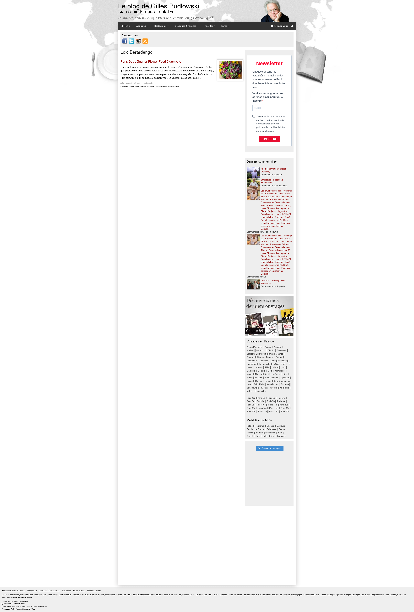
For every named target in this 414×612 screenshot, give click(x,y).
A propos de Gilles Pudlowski (13, 590)
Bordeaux (281, 350)
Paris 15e (273, 408)
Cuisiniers (271, 429)
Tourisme (259, 426)
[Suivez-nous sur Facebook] (124, 41)
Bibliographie (32, 590)
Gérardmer (251, 364)
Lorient (275, 367)
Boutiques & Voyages (186, 25)
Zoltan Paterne (173, 86)
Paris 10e (261, 405)
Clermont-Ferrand (265, 357)
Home (127, 25)
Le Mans (259, 367)
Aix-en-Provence (254, 347)
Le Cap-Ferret (278, 364)
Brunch (250, 436)
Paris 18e (262, 411)
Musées (270, 426)
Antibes (250, 350)
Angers (268, 347)
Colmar (279, 357)
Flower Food (134, 86)
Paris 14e (262, 408)
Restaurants (160, 25)
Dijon (273, 360)
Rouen (268, 381)
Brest (270, 354)
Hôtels (250, 426)
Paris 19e (273, 411)
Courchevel (252, 360)
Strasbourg (252, 388)
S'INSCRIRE (269, 139)
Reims (250, 381)
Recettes (209, 25)
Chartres (251, 357)
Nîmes (250, 377)
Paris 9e (250, 405)
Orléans (258, 377)
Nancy (250, 374)
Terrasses (281, 436)
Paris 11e (272, 405)
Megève (261, 371)
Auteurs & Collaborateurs (49, 590)
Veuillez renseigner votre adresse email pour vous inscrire (267, 97)
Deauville (264, 360)
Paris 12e (283, 405)
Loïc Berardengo (161, 86)
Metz (270, 371)
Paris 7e (271, 401)
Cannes (279, 354)
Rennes (258, 381)
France (269, 341)
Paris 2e (261, 398)
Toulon (262, 388)
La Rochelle (264, 364)
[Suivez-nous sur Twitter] (131, 41)
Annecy (277, 347)
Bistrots (259, 432)
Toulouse (272, 388)
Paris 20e (285, 411)
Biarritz (271, 350)
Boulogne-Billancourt (256, 354)
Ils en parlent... (79, 590)
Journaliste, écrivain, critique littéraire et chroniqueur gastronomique (165, 18)
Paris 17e (251, 411)
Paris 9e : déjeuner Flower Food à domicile (150, 62)
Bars (280, 432)
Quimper (285, 377)
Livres (224, 25)
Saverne (285, 384)
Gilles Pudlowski (35, 595)
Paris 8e (281, 401)
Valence (250, 391)
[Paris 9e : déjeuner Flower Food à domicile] (230, 70)
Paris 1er (251, 398)
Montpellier (280, 371)
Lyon (282, 367)
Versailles (261, 391)
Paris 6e (260, 401)
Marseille (251, 371)
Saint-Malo (259, 384)
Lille (267, 367)
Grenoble (282, 360)
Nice (285, 374)
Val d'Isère (284, 388)
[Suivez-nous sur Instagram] (138, 41)
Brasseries (270, 432)
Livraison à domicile (147, 86)
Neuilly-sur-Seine (272, 374)
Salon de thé (268, 436)
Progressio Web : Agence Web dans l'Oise (18, 609)
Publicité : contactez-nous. (13, 604)
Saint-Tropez (272, 384)
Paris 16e (285, 408)
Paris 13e (251, 408)
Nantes (258, 374)
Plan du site (66, 590)
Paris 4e (281, 398)
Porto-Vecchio (271, 377)
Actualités (141, 25)
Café (258, 436)
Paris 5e (250, 401)
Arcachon (260, 350)
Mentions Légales (94, 590)
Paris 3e (271, 398)
